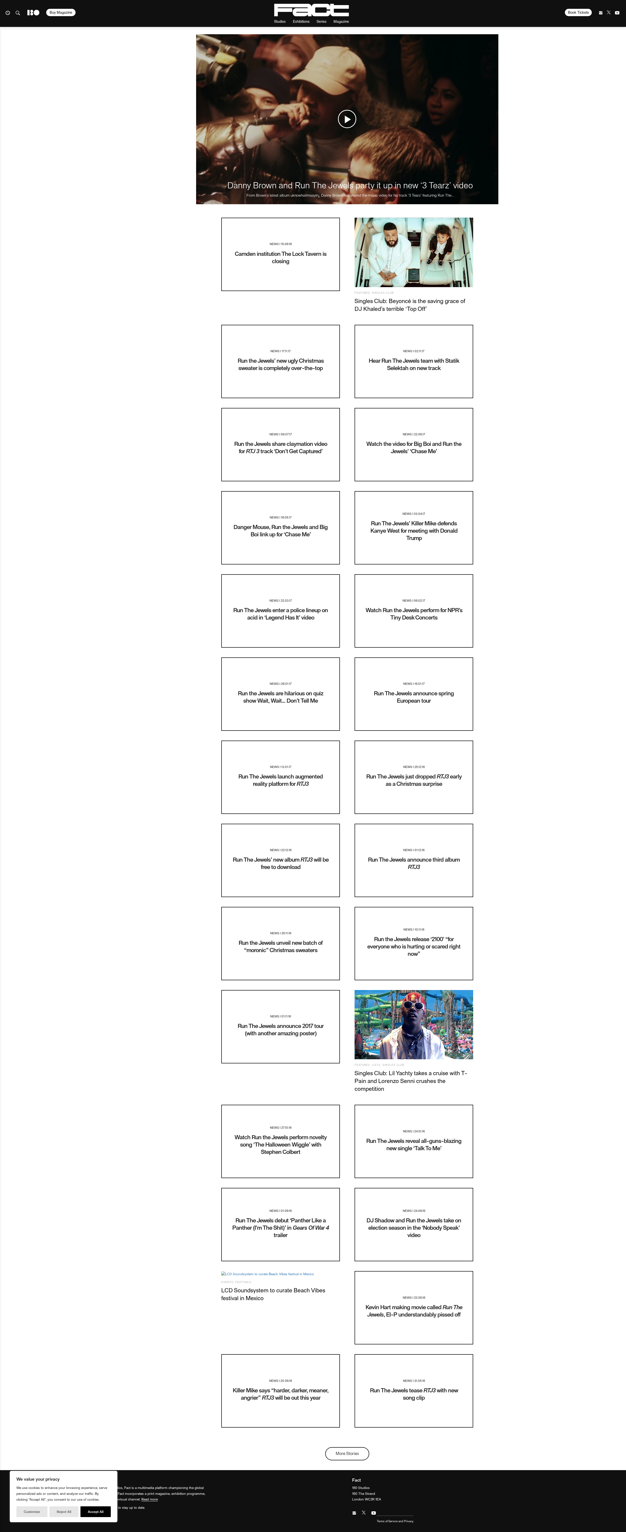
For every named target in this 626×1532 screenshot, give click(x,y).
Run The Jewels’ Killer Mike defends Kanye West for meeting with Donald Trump (414, 530)
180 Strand (33, 12)
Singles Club (383, 292)
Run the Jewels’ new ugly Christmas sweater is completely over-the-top (281, 364)
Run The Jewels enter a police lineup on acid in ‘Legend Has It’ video (280, 613)
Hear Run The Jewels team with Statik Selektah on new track (414, 364)
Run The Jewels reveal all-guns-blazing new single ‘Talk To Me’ (413, 1144)
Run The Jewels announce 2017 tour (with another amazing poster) (281, 1029)
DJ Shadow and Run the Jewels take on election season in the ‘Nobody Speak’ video (414, 1227)
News (274, 244)
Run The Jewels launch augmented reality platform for (280, 780)
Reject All (64, 1511)
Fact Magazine (311, 10)
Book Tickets (578, 12)
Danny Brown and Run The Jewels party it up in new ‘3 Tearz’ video (350, 185)
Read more (149, 1499)
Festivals (243, 1282)
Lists (376, 1064)
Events (227, 1282)
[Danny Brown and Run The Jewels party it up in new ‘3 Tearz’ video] (347, 119)
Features (362, 292)
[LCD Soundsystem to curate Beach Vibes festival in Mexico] (280, 1273)
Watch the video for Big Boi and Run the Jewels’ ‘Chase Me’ (413, 447)
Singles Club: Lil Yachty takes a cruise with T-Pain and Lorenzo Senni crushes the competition (411, 1080)
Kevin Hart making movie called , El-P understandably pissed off (414, 1310)
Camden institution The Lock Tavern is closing (280, 257)
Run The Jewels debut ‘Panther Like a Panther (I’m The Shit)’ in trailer (280, 1227)
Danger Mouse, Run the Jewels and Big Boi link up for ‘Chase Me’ (281, 530)
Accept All (95, 1511)
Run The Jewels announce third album (414, 863)
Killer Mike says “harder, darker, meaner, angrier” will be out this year (280, 1393)
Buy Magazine (61, 12)
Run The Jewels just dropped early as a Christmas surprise (414, 780)
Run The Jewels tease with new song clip (414, 1393)
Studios (280, 21)
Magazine (341, 21)
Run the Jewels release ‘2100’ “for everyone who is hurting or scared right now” (413, 946)
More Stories (347, 1453)
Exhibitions (301, 21)
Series (321, 21)
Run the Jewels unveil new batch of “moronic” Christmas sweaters (281, 946)
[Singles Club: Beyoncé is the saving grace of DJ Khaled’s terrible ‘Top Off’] (414, 252)
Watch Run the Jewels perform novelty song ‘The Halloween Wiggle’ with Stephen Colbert (281, 1144)
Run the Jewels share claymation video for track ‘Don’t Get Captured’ (280, 447)
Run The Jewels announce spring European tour (414, 696)
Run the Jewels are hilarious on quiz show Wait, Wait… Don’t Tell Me (280, 696)
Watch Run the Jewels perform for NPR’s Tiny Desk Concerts (414, 613)
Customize (32, 1511)
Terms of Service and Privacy (395, 1521)
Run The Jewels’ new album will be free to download (281, 863)
